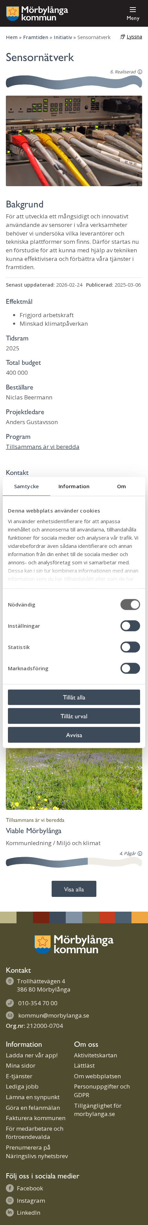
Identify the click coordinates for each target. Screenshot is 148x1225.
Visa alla (74, 889)
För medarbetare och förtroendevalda (34, 1133)
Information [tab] (74, 486)
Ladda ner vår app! (31, 1055)
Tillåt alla (74, 697)
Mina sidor (20, 1065)
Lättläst (84, 1065)
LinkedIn (28, 1212)
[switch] (130, 625)
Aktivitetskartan (95, 1055)
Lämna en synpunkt (33, 1097)
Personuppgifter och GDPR (102, 1090)
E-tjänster (19, 1076)
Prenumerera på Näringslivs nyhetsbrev (37, 1151)
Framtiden (35, 37)
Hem (12, 37)
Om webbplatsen (97, 1076)
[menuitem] (131, 13)
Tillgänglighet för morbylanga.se (97, 1110)
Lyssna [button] (134, 36)
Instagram (31, 1200)
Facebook (30, 1188)
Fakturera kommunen (35, 1118)
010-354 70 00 (37, 1003)
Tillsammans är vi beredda (43, 447)
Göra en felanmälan (33, 1108)
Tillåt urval (74, 715)
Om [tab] (121, 486)
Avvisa (74, 734)
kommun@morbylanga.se (53, 1015)
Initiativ (63, 37)
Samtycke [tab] (26, 486)
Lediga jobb (22, 1086)
